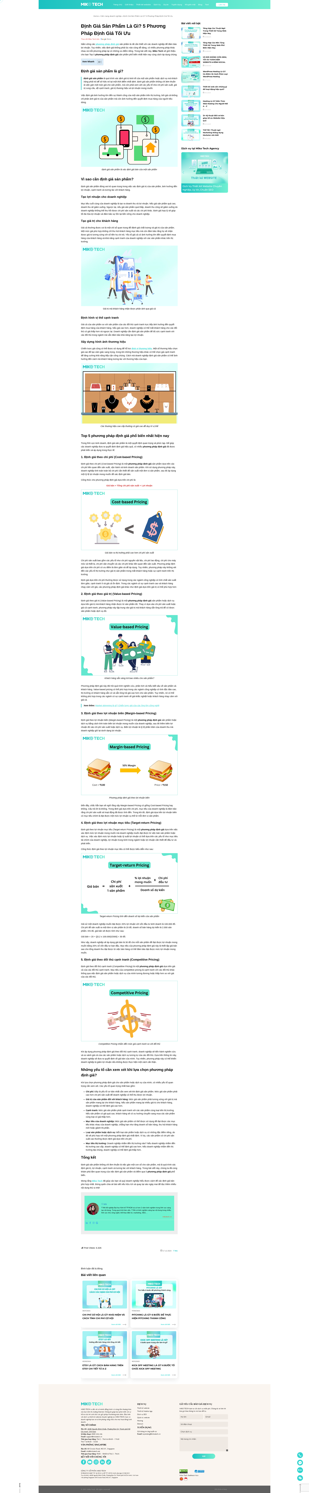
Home (96, 16)
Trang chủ (117, 5)
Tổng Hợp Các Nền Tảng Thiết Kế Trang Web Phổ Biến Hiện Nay (214, 45)
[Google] (97, 1223)
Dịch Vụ (157, 5)
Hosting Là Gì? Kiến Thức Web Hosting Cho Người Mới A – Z (215, 103)
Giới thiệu (129, 5)
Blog (200, 5)
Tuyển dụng (177, 5)
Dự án (166, 5)
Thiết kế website (143, 5)
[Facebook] (90, 1223)
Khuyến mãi (190, 5)
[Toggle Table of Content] (98, 62)
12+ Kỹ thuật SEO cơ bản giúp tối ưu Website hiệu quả (214, 118)
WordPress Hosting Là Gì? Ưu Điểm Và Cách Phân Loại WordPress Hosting (215, 74)
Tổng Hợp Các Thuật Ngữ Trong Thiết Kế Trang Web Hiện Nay (214, 30)
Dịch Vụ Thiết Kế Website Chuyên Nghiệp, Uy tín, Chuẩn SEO (202, 188)
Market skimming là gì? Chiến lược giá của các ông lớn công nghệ (127, 705)
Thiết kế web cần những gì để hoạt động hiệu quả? (215, 88)
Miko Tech (97, 1181)
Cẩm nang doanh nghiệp (110, 16)
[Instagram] (93, 1223)
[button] (190, 1471)
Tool (207, 5)
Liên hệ (222, 5)
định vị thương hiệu (141, 348)
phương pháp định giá (107, 44)
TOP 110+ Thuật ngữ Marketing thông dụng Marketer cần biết (213, 132)
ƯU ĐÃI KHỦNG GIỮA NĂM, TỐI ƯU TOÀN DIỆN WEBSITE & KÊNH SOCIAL (215, 59)
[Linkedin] (87, 1223)
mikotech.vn (167, 1217)
